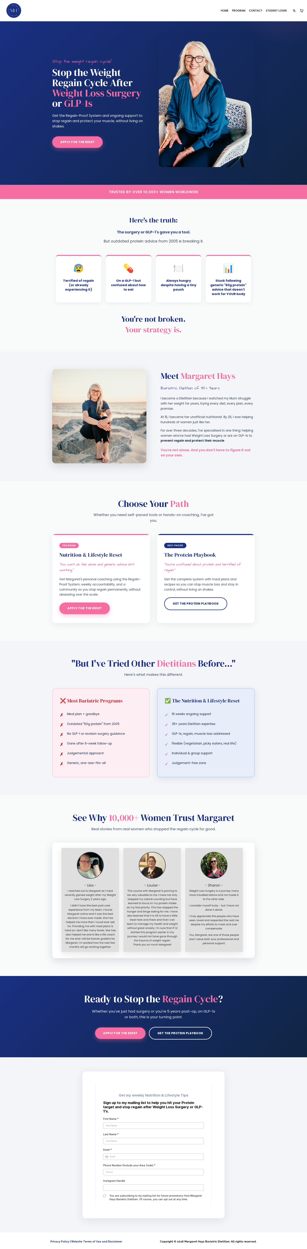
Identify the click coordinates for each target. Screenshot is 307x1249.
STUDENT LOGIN (276, 10)
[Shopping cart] (301, 10)
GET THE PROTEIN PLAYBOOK (196, 603)
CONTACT (255, 10)
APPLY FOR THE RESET (77, 142)
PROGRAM (238, 10)
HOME (224, 10)
